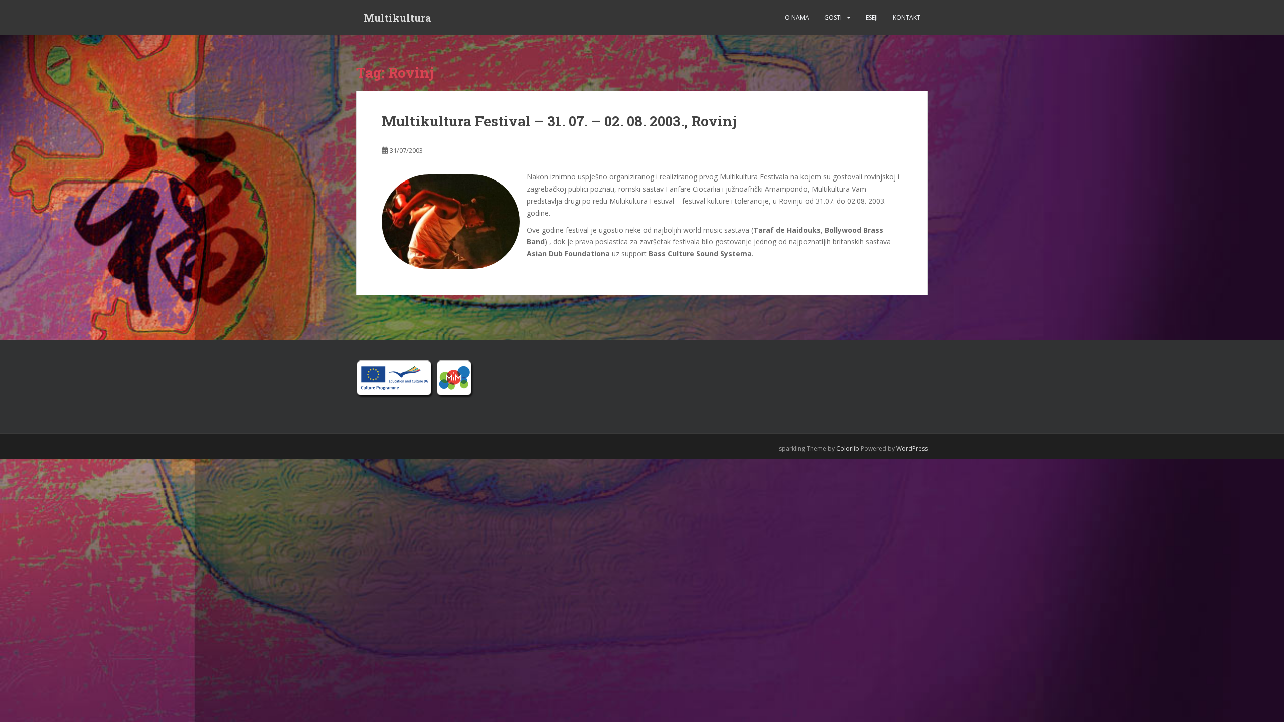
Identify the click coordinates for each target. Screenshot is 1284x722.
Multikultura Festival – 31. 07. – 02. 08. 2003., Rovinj (559, 121)
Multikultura (397, 17)
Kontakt (906, 17)
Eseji (872, 17)
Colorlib (847, 448)
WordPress (912, 448)
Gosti (833, 17)
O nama (797, 17)
